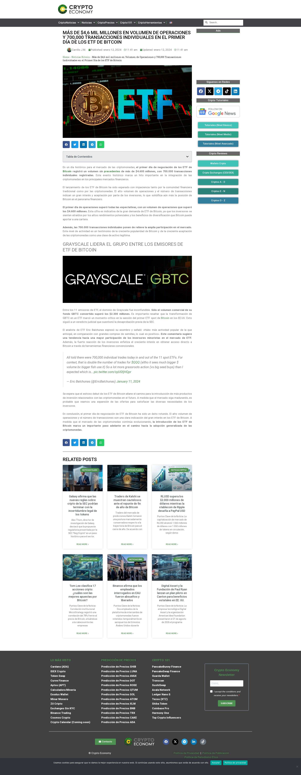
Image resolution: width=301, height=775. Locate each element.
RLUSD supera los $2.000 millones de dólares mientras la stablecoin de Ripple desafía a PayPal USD (172, 503)
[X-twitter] (210, 91)
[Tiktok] (227, 91)
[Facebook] (201, 91)
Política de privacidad (235, 762)
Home (66, 57)
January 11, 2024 (128, 381)
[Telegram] (218, 91)
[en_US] (170, 23)
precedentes (112, 171)
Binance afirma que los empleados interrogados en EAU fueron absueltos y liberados (127, 593)
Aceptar (216, 762)
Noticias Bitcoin (80, 57)
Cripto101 (126, 22)
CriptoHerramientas (150, 22)
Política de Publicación (215, 753)
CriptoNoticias (67, 22)
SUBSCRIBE (227, 703)
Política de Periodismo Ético (201, 757)
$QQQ (135, 362)
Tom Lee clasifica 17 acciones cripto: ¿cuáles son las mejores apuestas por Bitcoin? (83, 593)
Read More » (83, 544)
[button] (66, 144)
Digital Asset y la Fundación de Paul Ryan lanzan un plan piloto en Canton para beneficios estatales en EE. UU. (172, 593)
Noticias (87, 22)
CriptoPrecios (106, 22)
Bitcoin (67, 171)
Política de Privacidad (186, 753)
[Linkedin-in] (194, 742)
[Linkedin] (235, 91)
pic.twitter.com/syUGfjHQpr (112, 372)
